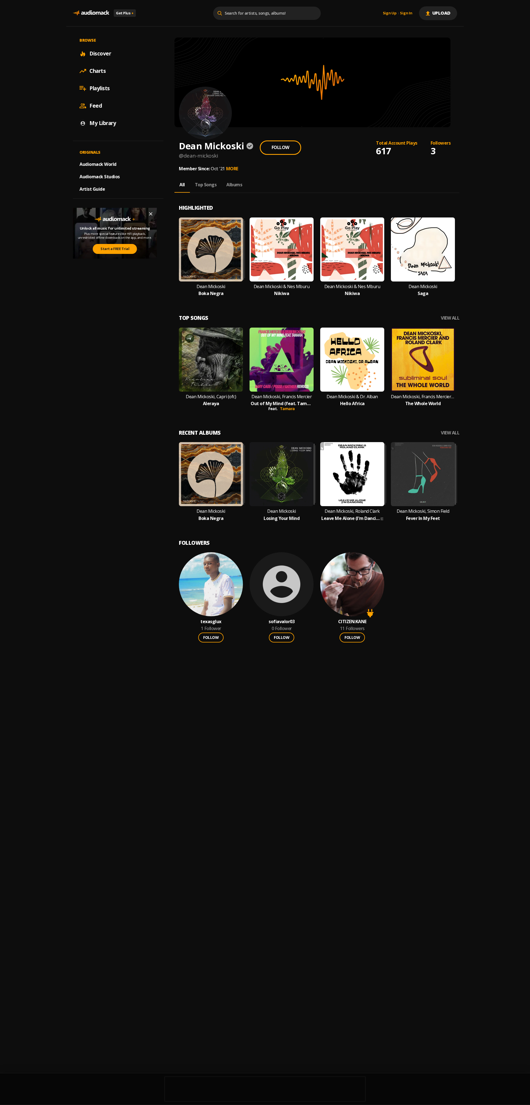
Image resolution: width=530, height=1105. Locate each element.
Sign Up (390, 13)
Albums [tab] (234, 185)
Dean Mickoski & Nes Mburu (282, 286)
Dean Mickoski (211, 286)
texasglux (210, 622)
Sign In (406, 13)
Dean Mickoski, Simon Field (423, 511)
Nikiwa (281, 293)
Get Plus (125, 12)
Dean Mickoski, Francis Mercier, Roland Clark (423, 397)
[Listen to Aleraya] (211, 360)
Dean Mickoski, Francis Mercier (281, 397)
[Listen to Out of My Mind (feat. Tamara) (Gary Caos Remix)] (282, 360)
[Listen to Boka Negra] (211, 249)
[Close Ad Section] (150, 214)
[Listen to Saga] (423, 249)
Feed (95, 105)
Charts (97, 71)
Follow (280, 147)
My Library (102, 123)
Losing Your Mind (282, 518)
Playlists (99, 88)
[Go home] (91, 13)
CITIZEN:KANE (352, 622)
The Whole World (423, 404)
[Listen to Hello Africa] (352, 360)
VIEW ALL (450, 318)
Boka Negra (210, 293)
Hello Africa (352, 404)
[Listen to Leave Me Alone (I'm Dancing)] (352, 474)
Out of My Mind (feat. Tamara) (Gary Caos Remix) (281, 404)
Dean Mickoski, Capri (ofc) (211, 397)
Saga (423, 293)
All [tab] (182, 185)
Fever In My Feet (423, 518)
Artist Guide (92, 189)
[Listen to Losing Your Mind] (282, 474)
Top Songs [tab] (206, 185)
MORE (232, 169)
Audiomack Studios (100, 177)
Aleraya (211, 404)
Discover (100, 53)
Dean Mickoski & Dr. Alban (352, 397)
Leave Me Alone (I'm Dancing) (350, 518)
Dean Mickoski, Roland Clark (352, 511)
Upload (441, 13)
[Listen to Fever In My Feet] (423, 474)
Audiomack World (98, 164)
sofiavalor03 (282, 622)
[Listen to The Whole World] (423, 360)
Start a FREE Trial (114, 248)
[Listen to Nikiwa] (282, 249)
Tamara (287, 408)
